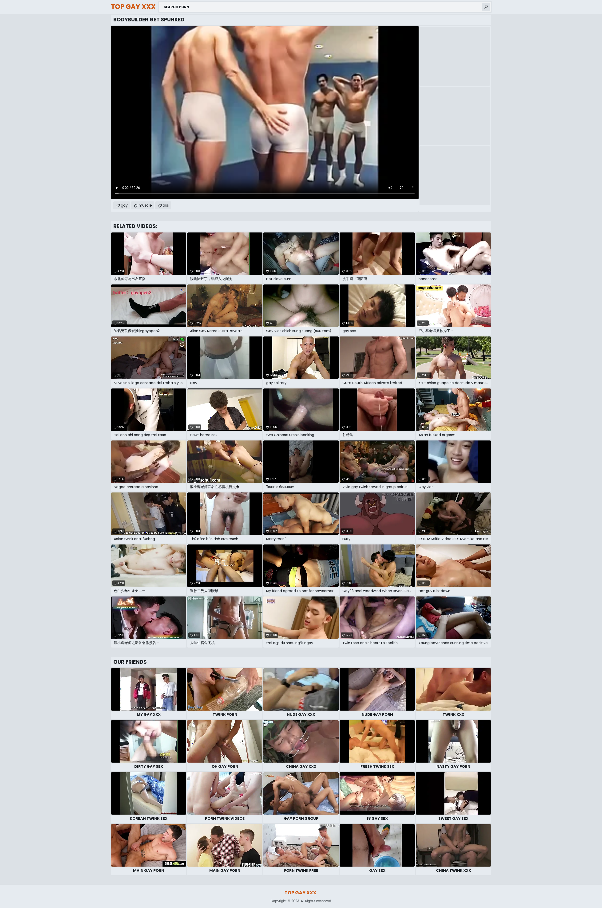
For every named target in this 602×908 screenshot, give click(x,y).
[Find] (486, 7)
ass (166, 205)
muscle (145, 205)
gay (124, 205)
